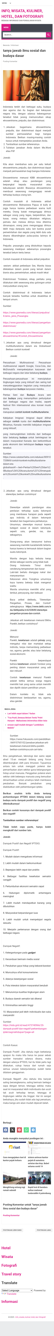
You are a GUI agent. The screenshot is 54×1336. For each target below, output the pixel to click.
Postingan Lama (44, 1230)
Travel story (11, 1274)
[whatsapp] (26, 1130)
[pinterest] (19, 1130)
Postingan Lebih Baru (12, 1230)
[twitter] (12, 1130)
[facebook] (5, 1130)
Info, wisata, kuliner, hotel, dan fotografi (30, 1317)
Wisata (7, 1257)
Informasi (9, 1301)
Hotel (6, 1248)
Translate (11, 1294)
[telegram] (33, 1130)
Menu (6, 27)
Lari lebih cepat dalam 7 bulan (21, 713)
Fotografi (9, 1265)
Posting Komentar (10, 61)
